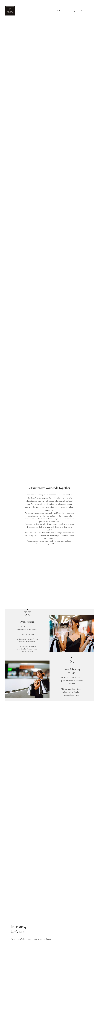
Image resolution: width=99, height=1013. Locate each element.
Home (44, 10)
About (51, 10)
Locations (81, 10)
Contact (90, 10)
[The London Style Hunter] (10, 10)
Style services (62, 10)
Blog (73, 10)
